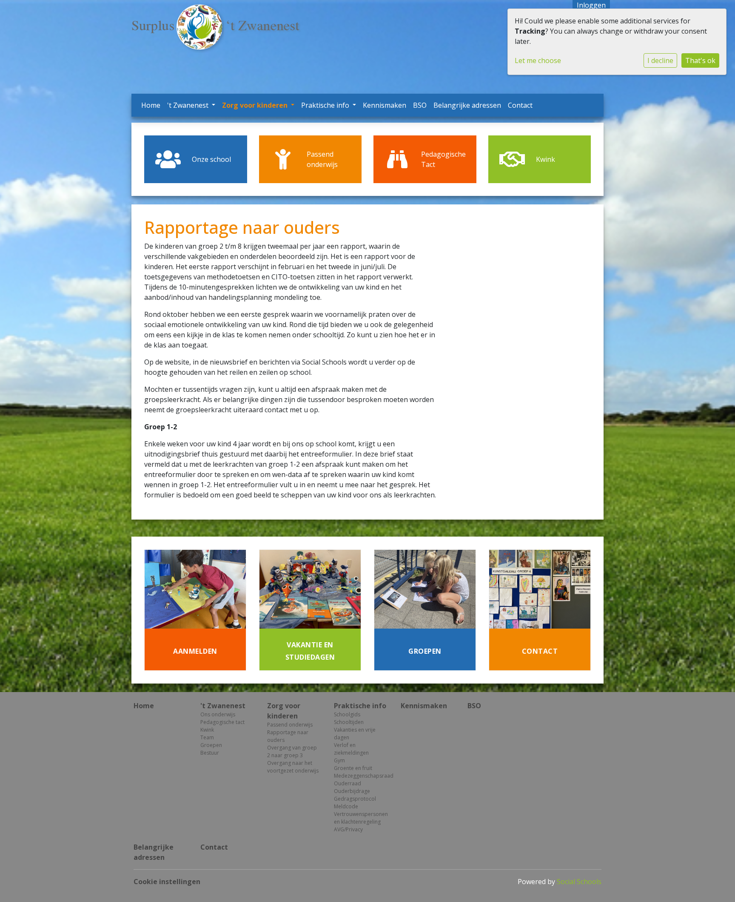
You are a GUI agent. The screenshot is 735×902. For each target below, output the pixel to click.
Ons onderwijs (217, 714)
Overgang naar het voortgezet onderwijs (293, 766)
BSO (420, 105)
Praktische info (326, 105)
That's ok (700, 60)
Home (150, 105)
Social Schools (579, 881)
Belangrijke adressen (467, 105)
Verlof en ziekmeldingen (351, 748)
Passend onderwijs (290, 724)
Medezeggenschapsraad (361, 775)
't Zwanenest (188, 105)
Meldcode (346, 806)
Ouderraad (347, 783)
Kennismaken (384, 105)
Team (207, 737)
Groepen (211, 745)
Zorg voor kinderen (255, 105)
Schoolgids (347, 714)
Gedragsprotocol (355, 798)
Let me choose (538, 60)
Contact (520, 105)
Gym (339, 760)
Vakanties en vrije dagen (355, 733)
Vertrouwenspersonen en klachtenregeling (361, 817)
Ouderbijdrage (352, 791)
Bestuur (209, 752)
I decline (660, 60)
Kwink (207, 729)
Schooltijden (349, 722)
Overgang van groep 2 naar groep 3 (292, 751)
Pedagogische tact (222, 722)
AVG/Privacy (348, 829)
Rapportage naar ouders (287, 736)
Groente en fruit (353, 768)
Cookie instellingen (167, 881)
